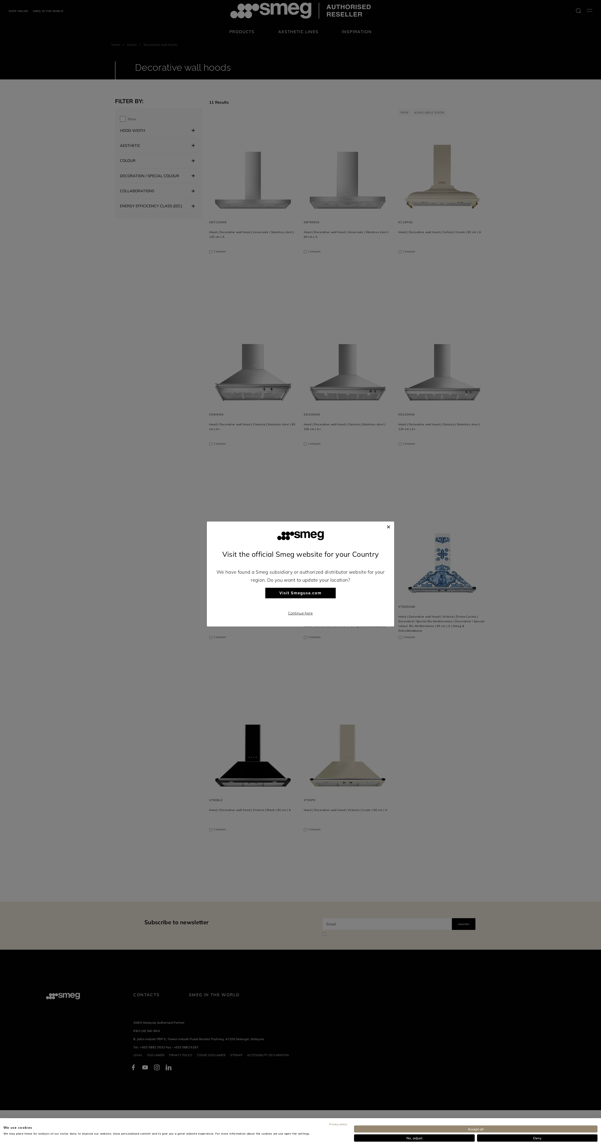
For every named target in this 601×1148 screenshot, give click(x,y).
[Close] (388, 526)
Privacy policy (338, 1124)
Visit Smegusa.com (300, 593)
